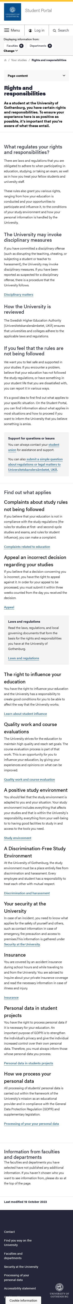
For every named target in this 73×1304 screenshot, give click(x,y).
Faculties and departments (13, 1255)
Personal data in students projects (28, 1063)
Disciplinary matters (18, 294)
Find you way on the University (18, 1242)
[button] (12, 30)
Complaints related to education (27, 546)
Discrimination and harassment (27, 893)
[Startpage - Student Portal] (59, 1290)
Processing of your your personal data (31, 1123)
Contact (9, 1231)
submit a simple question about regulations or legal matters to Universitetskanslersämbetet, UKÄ (35, 464)
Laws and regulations (23, 658)
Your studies (19, 59)
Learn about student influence (25, 713)
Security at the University (22, 944)
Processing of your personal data (16, 1277)
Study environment (17, 837)
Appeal (9, 607)
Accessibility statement (20, 1288)
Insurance (11, 997)
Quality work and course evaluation (29, 779)
